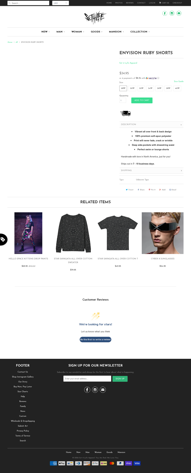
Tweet (130, 190)
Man (59, 32)
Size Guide (179, 81)
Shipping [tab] (126, 170)
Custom (22, 416)
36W (159, 88)
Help (23, 397)
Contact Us (23, 372)
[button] (151, 78)
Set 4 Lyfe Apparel (128, 63)
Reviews (130, 3)
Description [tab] (128, 124)
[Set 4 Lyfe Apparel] (95, 17)
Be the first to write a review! (95, 339)
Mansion (115, 32)
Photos (119, 3)
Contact (141, 3)
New (44, 32)
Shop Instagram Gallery (22, 377)
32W (141, 88)
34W (150, 88)
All (17, 42)
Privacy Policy (23, 431)
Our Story (22, 382)
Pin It (153, 190)
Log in (152, 3)
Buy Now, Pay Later (23, 387)
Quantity (123, 96)
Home (109, 3)
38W (168, 88)
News (22, 411)
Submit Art (23, 426)
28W (123, 88)
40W (177, 88)
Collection (138, 32)
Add (163, 190)
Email (174, 190)
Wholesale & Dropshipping (23, 421)
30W (132, 88)
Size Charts (23, 392)
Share (142, 190)
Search (23, 441)
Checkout (177, 3)
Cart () (165, 3)
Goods (95, 32)
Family (23, 406)
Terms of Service (22, 436)
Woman (76, 32)
